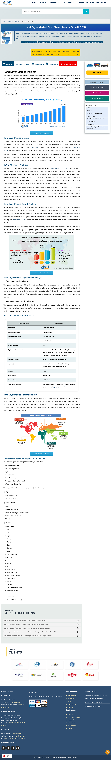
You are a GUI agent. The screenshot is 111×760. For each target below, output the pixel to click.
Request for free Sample (55, 28)
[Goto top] (108, 752)
